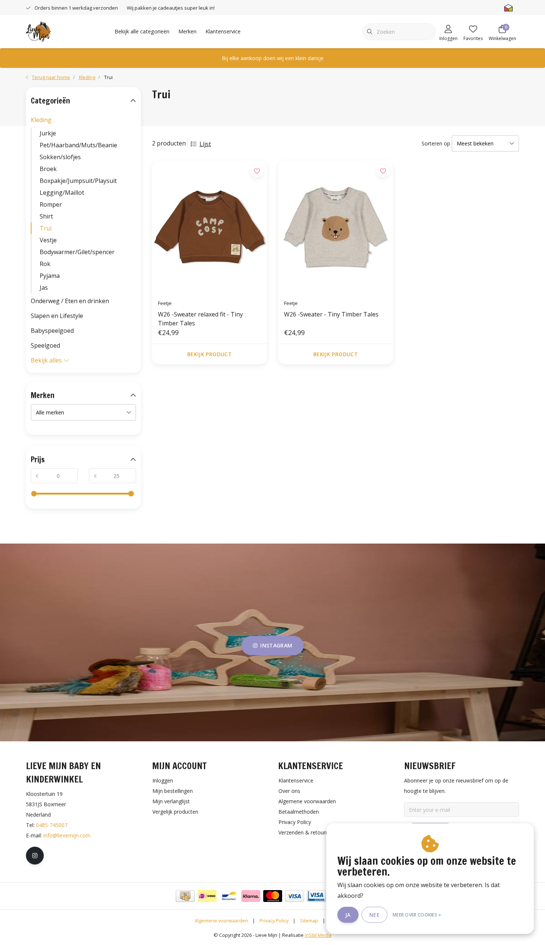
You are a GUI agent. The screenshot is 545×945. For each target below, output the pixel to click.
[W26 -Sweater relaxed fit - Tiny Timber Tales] (209, 227)
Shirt (46, 216)
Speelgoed (45, 345)
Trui (46, 228)
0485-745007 (51, 824)
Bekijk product (209, 354)
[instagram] (35, 855)
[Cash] (185, 896)
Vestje (48, 240)
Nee (374, 914)
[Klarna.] (250, 896)
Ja (348, 914)
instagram (276, 645)
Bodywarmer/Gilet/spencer (77, 252)
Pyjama (50, 276)
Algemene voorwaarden (221, 920)
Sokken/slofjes (60, 157)
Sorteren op (436, 143)
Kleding (41, 120)
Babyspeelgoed (52, 331)
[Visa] (294, 896)
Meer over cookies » (417, 915)
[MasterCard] (272, 896)
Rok (45, 264)
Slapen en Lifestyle (57, 316)
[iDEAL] (207, 896)
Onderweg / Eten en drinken (70, 301)
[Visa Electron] (316, 896)
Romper (51, 204)
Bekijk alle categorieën (142, 31)
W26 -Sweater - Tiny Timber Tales (331, 314)
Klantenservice (223, 31)
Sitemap (309, 920)
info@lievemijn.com (66, 835)
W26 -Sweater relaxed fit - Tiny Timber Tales (200, 318)
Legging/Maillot (62, 192)
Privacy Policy (274, 920)
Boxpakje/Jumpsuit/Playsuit (78, 181)
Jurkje (48, 133)
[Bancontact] (228, 896)
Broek (48, 169)
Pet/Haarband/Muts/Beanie (78, 145)
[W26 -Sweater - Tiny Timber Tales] (335, 227)
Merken (187, 31)
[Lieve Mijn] (38, 31)
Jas (44, 287)
